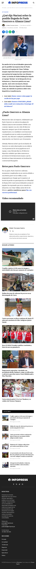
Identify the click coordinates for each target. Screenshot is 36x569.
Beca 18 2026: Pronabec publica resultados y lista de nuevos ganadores (17, 346)
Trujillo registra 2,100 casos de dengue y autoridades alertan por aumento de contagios (17, 269)
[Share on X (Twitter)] (6, 31)
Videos (3, 555)
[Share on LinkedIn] (13, 31)
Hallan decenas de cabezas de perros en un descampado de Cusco (16, 294)
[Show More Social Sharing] (16, 31)
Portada (4, 7)
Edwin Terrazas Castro (12, 25)
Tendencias (5, 544)
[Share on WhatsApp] (10, 31)
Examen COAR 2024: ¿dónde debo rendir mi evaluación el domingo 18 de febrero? (18, 104)
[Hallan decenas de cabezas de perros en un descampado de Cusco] (18, 282)
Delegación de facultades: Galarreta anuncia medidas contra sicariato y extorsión (20, 464)
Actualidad (5, 11)
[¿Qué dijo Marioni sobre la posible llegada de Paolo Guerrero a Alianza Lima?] (18, 45)
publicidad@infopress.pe (8, 526)
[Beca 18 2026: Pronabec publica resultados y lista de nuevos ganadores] (18, 334)
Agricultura (5, 552)
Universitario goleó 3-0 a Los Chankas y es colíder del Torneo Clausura (16, 400)
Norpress (19, 562)
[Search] (33, 3)
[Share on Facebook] (3, 31)
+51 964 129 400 (6, 532)
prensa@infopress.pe (7, 523)
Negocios (4, 547)
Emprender (5, 550)
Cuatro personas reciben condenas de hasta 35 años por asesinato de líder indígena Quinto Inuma (17, 320)
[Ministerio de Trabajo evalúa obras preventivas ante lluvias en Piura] (5, 446)
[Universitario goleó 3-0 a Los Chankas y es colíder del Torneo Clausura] (18, 388)
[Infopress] (18, 2)
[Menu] (3, 3)
